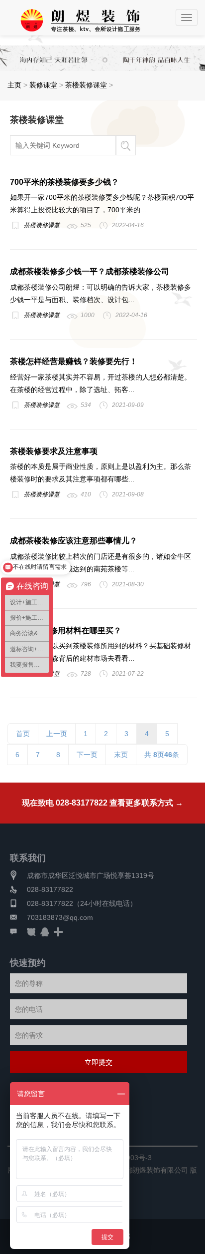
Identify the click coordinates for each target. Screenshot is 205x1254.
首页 (23, 734)
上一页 (56, 734)
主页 (14, 85)
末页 (121, 755)
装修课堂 (43, 85)
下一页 (87, 755)
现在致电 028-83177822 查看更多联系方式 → (102, 803)
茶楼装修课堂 (86, 85)
